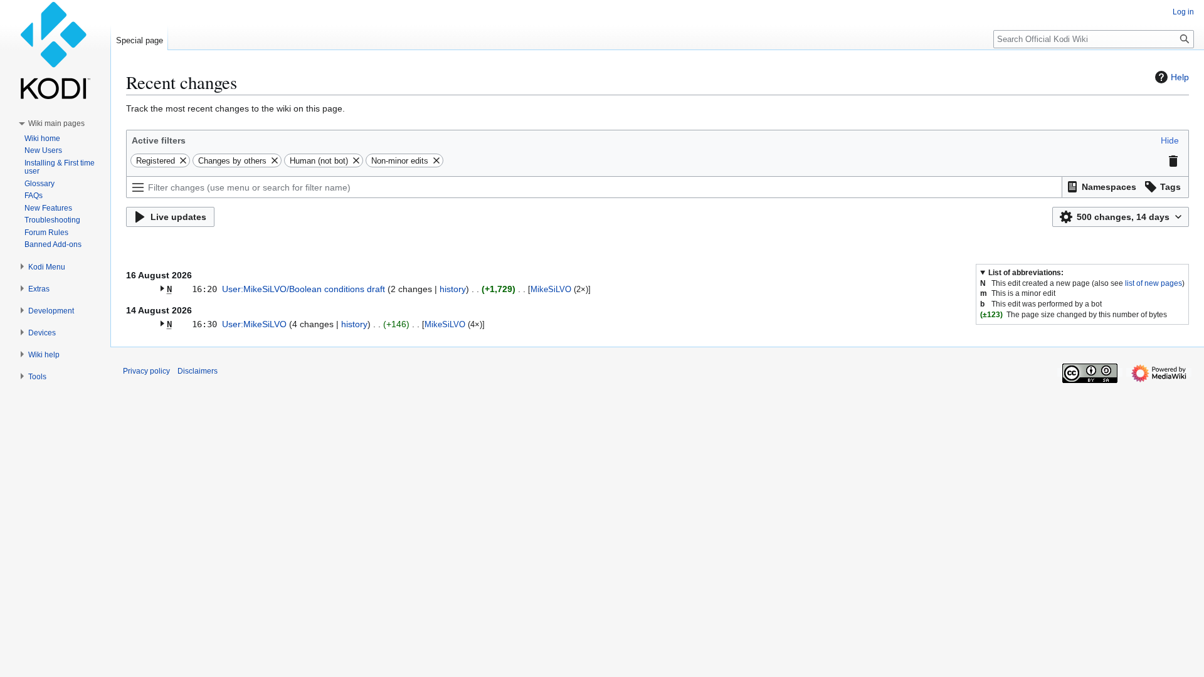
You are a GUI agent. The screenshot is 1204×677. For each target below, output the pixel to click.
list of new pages (1153, 283)
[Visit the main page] (55, 50)
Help (1180, 77)
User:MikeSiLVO (254, 324)
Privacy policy (146, 371)
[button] (1169, 140)
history (453, 289)
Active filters (159, 140)
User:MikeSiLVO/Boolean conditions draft (303, 289)
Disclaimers (197, 371)
